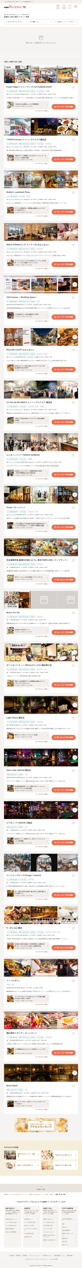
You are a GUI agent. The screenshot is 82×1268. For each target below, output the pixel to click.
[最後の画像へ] (74, 74)
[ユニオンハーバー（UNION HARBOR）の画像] (41, 442)
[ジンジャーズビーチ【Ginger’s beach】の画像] (41, 863)
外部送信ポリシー (47, 1255)
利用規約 (18, 1255)
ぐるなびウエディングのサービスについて (35, 1259)
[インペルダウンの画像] (41, 968)
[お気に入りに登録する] (73, 87)
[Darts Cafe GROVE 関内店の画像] (41, 758)
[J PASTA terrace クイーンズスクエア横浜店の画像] (41, 127)
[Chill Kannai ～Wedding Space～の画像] (41, 284)
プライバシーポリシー (35, 1255)
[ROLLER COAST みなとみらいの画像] (41, 337)
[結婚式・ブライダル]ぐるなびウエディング (15, 1194)
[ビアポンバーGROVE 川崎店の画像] (41, 810)
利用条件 (24, 1255)
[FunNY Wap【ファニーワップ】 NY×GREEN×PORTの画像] (41, 74)
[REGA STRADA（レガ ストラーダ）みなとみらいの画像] (41, 232)
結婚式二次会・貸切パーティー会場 (38, 1194)
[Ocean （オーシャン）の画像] (41, 495)
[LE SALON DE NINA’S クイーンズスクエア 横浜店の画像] (41, 390)
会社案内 (12, 1255)
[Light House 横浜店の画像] (41, 705)
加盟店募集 (69, 1255)
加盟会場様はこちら (59, 1255)
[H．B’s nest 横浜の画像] (41, 915)
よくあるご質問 (53, 1259)
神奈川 (51, 1194)
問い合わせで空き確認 (65, 579)
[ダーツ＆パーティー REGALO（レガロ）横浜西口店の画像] (41, 652)
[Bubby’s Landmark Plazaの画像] (41, 179)
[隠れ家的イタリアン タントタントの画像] (41, 1020)
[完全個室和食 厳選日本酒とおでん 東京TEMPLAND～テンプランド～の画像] (41, 547)
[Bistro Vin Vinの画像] (41, 600)
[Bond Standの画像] (41, 1073)
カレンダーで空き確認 (65, 107)
